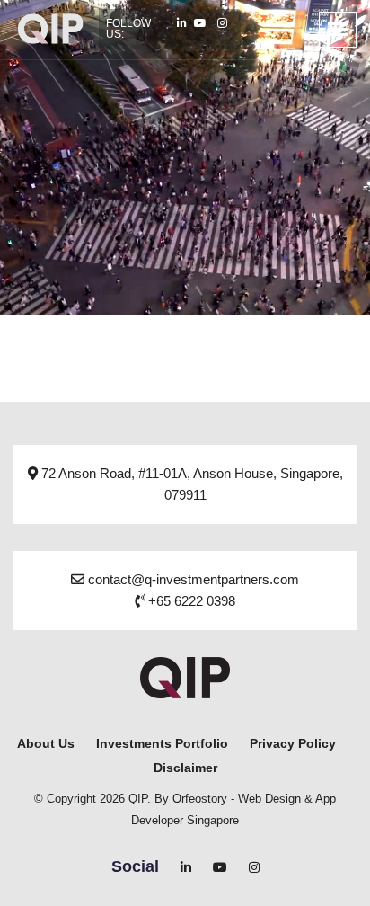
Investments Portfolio (162, 743)
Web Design (269, 798)
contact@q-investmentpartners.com (191, 579)
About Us (46, 743)
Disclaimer (185, 767)
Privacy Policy (293, 743)
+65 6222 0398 (190, 600)
